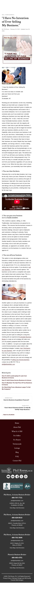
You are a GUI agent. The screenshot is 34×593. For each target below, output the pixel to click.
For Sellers (17, 435)
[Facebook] (17, 476)
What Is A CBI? (17, 431)
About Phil (17, 427)
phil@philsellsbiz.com (8, 364)
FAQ (17, 456)
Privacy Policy (7, 578)
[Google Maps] (26, 476)
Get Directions (20, 508)
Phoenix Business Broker (17, 554)
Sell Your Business (8, 14)
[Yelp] (21, 476)
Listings (17, 448)
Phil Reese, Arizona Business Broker (17, 494)
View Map (12, 508)
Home (17, 423)
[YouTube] (8, 476)
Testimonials (17, 444)
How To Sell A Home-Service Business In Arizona (16, 380)
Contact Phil (17, 461)
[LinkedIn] (12, 476)
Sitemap (14, 578)
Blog (17, 452)
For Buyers (17, 440)
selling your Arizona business (20, 359)
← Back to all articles (8, 414)
